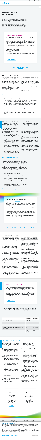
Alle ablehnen (35, 435)
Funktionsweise (29, 406)
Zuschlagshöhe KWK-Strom (9, 189)
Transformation (26, 420)
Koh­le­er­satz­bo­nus (7, 184)
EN (38, 0)
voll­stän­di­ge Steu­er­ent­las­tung (14, 211)
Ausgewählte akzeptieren (14, 435)
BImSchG (30, 227)
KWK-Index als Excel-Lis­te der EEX (11, 271)
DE (37, 0)
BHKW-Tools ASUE (11, 300)
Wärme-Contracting (11, 59)
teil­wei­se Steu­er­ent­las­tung (14, 207)
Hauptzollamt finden (12, 227)
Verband (32, 420)
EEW (14, 67)
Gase (3, 420)
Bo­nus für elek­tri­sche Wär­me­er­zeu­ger (10, 180)
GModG (20, 67)
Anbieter (11, 405)
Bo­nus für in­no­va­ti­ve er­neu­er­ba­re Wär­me (11, 177)
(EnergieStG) (17, 200)
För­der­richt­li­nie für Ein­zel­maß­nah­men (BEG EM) (16, 103)
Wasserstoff (13, 420)
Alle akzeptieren (5, 435)
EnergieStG (22, 227)
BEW (27, 67)
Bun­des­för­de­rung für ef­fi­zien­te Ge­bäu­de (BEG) (17, 100)
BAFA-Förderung (7, 93)
